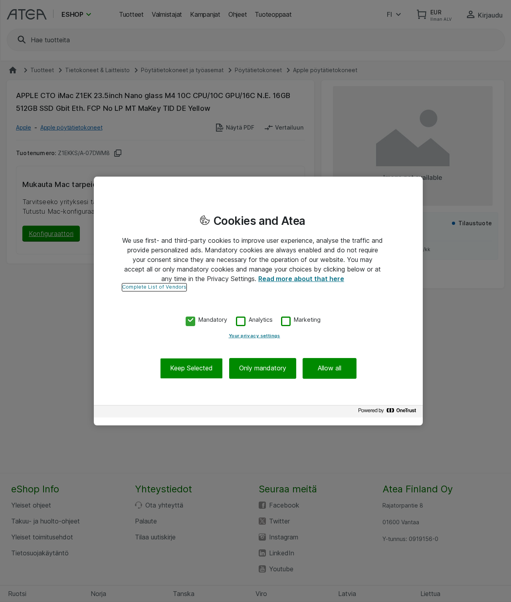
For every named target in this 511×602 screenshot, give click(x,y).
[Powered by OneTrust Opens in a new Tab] (388, 412)
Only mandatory (262, 368)
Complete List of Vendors (154, 287)
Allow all (329, 368)
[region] (258, 301)
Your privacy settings (254, 336)
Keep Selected (191, 368)
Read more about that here (301, 279)
